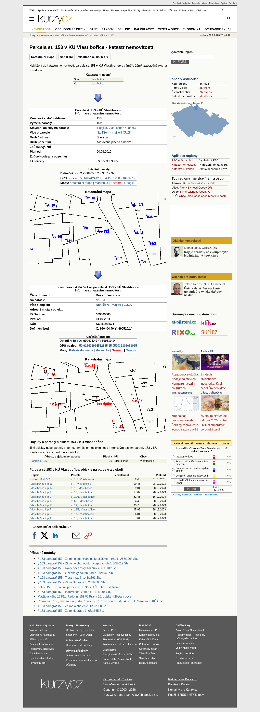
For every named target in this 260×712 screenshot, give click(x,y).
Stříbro (130, 654)
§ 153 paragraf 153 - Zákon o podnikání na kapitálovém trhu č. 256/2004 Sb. (88, 558)
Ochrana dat (111, 679)
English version (185, 653)
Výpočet (49, 625)
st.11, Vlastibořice (81, 488)
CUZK (127, 132)
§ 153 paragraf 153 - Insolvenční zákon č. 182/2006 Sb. (74, 591)
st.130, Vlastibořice (82, 514)
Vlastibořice (97, 79)
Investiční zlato (117, 654)
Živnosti (195, 183)
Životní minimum (38, 653)
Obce (182, 195)
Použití (172, 694)
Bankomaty (83, 625)
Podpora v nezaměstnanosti (81, 660)
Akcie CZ (53, 10)
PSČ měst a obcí (182, 160)
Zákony (172, 10)
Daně (94, 29)
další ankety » (212, 495)
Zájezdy (196, 3)
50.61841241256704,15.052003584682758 (108, 178)
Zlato (105, 10)
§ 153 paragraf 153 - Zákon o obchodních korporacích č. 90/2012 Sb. (83, 563)
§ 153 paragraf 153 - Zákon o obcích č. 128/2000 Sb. (72, 606)
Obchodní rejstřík (181, 3)
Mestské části (217, 195)
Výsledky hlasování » (182, 495)
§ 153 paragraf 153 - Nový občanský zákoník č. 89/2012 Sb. (77, 568)
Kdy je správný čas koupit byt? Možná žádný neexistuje (206, 253)
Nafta (129, 659)
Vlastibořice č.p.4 (40, 518)
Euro (82, 634)
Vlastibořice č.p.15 (41, 492)
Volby (179, 647)
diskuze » (199, 495)
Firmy (186, 183)
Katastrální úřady (148, 639)
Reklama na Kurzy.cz (182, 679)
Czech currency (184, 658)
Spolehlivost (197, 630)
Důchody (71, 664)
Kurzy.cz (33, 35)
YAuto (204, 3)
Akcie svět (67, 10)
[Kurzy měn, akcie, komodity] (62, 686)
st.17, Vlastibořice (81, 518)
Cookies (126, 679)
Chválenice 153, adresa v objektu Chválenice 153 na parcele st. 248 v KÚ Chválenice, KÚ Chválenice (102, 601)
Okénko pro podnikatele (189, 276)
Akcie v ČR (207, 351)
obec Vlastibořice (185, 79)
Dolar (89, 634)
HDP (119, 639)
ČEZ (113, 630)
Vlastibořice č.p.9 (40, 496)
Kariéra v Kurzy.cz (180, 684)
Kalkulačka (159, 10)
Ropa (106, 659)
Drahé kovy (109, 649)
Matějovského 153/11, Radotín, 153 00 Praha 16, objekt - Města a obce (84, 596)
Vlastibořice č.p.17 (41, 488)
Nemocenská (73, 655)
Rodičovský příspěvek (41, 648)
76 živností (206, 92)
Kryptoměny (109, 644)
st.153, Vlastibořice (82, 479)
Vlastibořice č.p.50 (41, 514)
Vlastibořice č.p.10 (41, 501)
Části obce (200, 195)
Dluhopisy (108, 634)
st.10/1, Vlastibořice (83, 496)
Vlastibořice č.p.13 (41, 505)
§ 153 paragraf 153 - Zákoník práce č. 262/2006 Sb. (72, 582)
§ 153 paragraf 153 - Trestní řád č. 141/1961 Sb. (69, 577)
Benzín (121, 659)
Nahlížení (66, 56)
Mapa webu (189, 647)
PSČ (157, 630)
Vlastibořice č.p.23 (41, 483)
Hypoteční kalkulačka (41, 658)
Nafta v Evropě (111, 662)
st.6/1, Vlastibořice (82, 501)
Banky (70, 625)
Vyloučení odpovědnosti (119, 684)
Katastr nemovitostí (184, 164)
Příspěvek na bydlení (41, 644)
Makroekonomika (182, 392)
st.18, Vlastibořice (81, 492)
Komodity (177, 351)
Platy (89, 645)
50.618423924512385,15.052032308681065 (108, 345)
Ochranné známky (219, 29)
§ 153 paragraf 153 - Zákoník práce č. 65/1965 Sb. (71, 610)
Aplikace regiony (185, 156)
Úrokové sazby (74, 630)
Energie (146, 10)
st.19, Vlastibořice (81, 505)
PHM (113, 659)
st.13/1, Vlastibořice (83, 509)
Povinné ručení (37, 662)
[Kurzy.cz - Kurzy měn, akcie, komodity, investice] (55, 22)
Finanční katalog (185, 643)
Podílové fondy (123, 634)
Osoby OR (208, 183)
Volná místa (81, 640)
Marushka (101, 182)
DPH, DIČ (124, 29)
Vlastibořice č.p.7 (40, 509)
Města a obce (168, 29)
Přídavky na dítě (38, 639)
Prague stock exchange (189, 662)
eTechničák (190, 638)
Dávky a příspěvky (211, 392)
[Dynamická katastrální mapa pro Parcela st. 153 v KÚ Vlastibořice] (98, 264)
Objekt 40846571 (40, 479)
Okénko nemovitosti (186, 240)
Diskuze (201, 10)
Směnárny (71, 634)
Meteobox (214, 3)
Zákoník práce (147, 653)
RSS (183, 694)
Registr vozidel (184, 634)
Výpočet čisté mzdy (40, 630)
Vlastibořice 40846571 (93, 56)
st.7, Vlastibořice (81, 483)
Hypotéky (126, 10)
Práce (182, 10)
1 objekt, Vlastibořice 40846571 (117, 127)
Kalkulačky (144, 29)
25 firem (204, 87)
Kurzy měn (81, 10)
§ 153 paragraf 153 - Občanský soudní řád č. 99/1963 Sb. (76, 573)
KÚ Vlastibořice (97, 35)
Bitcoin (114, 10)
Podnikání (145, 625)
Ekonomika (191, 29)
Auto (178, 630)
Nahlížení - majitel (108, 132)
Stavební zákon (147, 658)
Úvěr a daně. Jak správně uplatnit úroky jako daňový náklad (203, 291)
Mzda (83, 645)
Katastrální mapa (42, 56)
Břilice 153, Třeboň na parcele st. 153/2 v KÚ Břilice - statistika (79, 587)
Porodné (86, 655)
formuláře (151, 662)
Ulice (190, 195)
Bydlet (224, 3)
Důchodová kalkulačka (42, 634)
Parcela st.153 (39, 460)
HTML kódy (196, 694)
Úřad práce (72, 645)
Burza (106, 630)
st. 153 (100, 300)
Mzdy (126, 639)
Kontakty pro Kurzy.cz (183, 689)
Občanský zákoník (149, 648)
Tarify (137, 10)
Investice (108, 625)
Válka (191, 10)
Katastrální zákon (183, 168)
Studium (233, 3)
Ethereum (132, 644)
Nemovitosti (46, 35)
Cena (186, 630)
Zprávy (42, 10)
